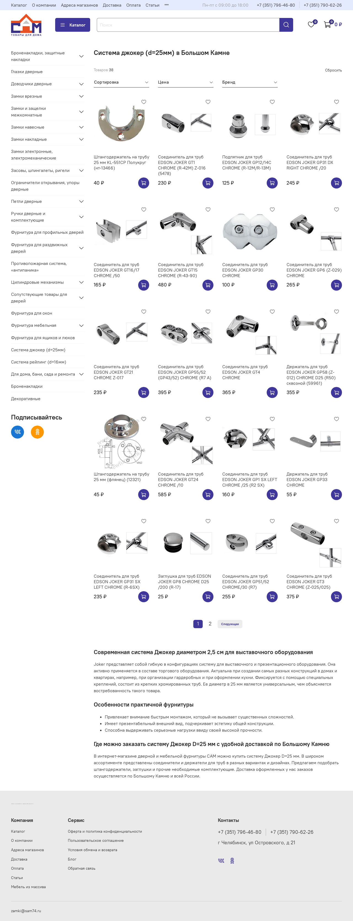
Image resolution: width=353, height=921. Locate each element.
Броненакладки (26, 386)
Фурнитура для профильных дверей (47, 232)
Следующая (230, 624)
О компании (44, 5)
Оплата (133, 5)
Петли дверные (26, 201)
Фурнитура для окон (31, 313)
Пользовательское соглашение (96, 840)
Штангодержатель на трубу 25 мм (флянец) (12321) (121, 476)
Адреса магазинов (79, 5)
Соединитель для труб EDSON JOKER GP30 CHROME (245, 270)
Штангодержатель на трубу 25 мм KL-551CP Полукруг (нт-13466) (121, 162)
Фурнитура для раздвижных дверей (39, 248)
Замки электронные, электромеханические (33, 155)
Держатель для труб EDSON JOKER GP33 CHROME (307, 479)
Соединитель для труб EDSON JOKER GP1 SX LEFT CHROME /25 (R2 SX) (249, 479)
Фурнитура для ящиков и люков (43, 337)
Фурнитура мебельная (33, 325)
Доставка (112, 5)
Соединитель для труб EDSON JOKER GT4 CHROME (245, 372)
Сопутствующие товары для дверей (39, 297)
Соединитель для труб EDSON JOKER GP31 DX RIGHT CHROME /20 (310, 162)
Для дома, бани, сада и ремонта (43, 374)
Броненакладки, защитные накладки (38, 56)
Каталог (19, 5)
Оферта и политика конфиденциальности (105, 831)
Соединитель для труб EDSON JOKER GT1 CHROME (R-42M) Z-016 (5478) (182, 165)
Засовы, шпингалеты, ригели (40, 170)
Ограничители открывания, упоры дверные (45, 186)
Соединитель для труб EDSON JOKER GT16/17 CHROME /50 (116, 270)
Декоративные (26, 398)
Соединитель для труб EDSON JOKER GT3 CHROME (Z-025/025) (309, 581)
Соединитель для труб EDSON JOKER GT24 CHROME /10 (181, 479)
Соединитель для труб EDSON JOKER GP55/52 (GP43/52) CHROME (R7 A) (184, 372)
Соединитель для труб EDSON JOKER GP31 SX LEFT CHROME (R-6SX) (117, 581)
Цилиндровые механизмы (37, 282)
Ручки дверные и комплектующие (28, 217)
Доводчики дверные (31, 84)
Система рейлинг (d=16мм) (38, 362)
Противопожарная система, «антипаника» (39, 267)
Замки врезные (26, 96)
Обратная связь (81, 868)
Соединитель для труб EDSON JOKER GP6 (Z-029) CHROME (314, 270)
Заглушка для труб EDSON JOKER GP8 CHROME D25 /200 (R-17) (184, 581)
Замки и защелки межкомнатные (28, 111)
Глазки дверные (27, 71)
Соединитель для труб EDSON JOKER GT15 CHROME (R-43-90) (181, 270)
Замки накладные (29, 139)
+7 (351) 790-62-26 (323, 5)
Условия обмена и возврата (92, 849)
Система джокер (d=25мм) (38, 349)
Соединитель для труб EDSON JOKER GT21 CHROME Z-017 (116, 372)
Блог (72, 859)
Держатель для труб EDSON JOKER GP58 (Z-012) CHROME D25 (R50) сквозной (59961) (311, 375)
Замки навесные (27, 127)
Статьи (152, 5)
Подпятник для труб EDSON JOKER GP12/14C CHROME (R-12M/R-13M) (246, 162)
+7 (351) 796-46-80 (276, 5)
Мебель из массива (28, 886)
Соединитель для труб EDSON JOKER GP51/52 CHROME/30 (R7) (245, 581)
